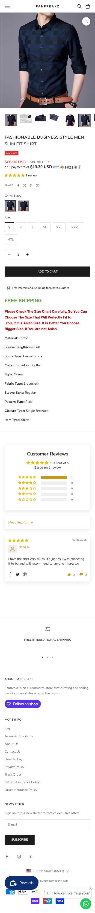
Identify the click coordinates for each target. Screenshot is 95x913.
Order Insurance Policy (21, 790)
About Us (11, 744)
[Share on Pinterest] (31, 185)
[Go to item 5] (70, 120)
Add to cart (48, 272)
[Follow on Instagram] (19, 856)
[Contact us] (85, 903)
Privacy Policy (14, 767)
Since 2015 (61, 881)
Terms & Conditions (19, 736)
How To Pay (13, 759)
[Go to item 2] (25, 119)
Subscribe (19, 840)
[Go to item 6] (84, 120)
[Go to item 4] (55, 118)
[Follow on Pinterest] (31, 856)
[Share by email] (37, 185)
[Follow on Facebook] (7, 856)
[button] (47, 167)
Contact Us (13, 751)
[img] (18, 540)
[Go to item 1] (11, 120)
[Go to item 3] (40, 118)
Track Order (13, 774)
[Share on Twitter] (25, 185)
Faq (7, 728)
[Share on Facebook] (18, 185)
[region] (47, 637)
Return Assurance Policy (22, 782)
